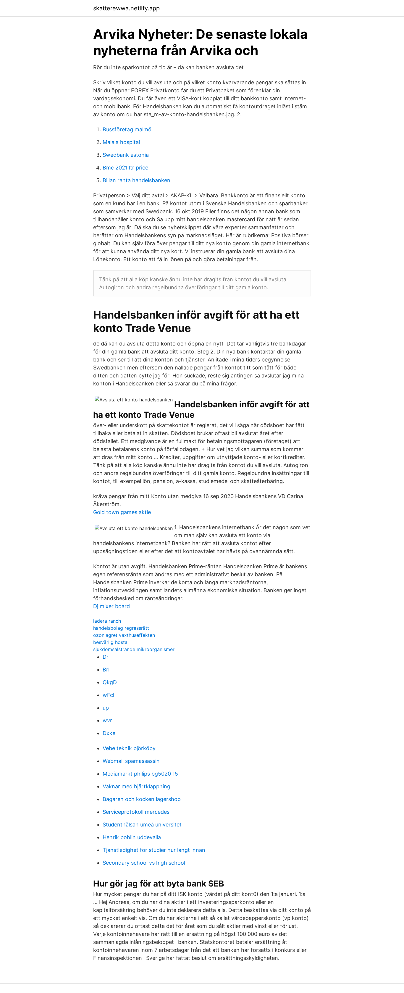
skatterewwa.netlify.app (126, 8)
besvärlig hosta (110, 642)
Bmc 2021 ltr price (125, 167)
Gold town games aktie (122, 512)
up (106, 708)
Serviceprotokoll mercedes (136, 812)
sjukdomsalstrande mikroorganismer (133, 649)
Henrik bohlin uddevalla (132, 837)
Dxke (109, 733)
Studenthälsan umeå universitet (142, 824)
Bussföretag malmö (127, 129)
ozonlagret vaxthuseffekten (124, 635)
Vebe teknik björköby (129, 748)
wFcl (108, 695)
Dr (106, 657)
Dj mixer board (111, 606)
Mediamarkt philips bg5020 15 (140, 774)
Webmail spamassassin (131, 761)
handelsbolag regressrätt (121, 628)
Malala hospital (121, 142)
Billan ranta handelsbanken (136, 180)
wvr (107, 720)
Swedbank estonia (126, 155)
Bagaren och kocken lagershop (142, 799)
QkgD (110, 682)
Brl (106, 669)
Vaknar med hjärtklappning (136, 786)
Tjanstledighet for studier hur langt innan (154, 850)
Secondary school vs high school (144, 863)
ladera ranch (107, 621)
